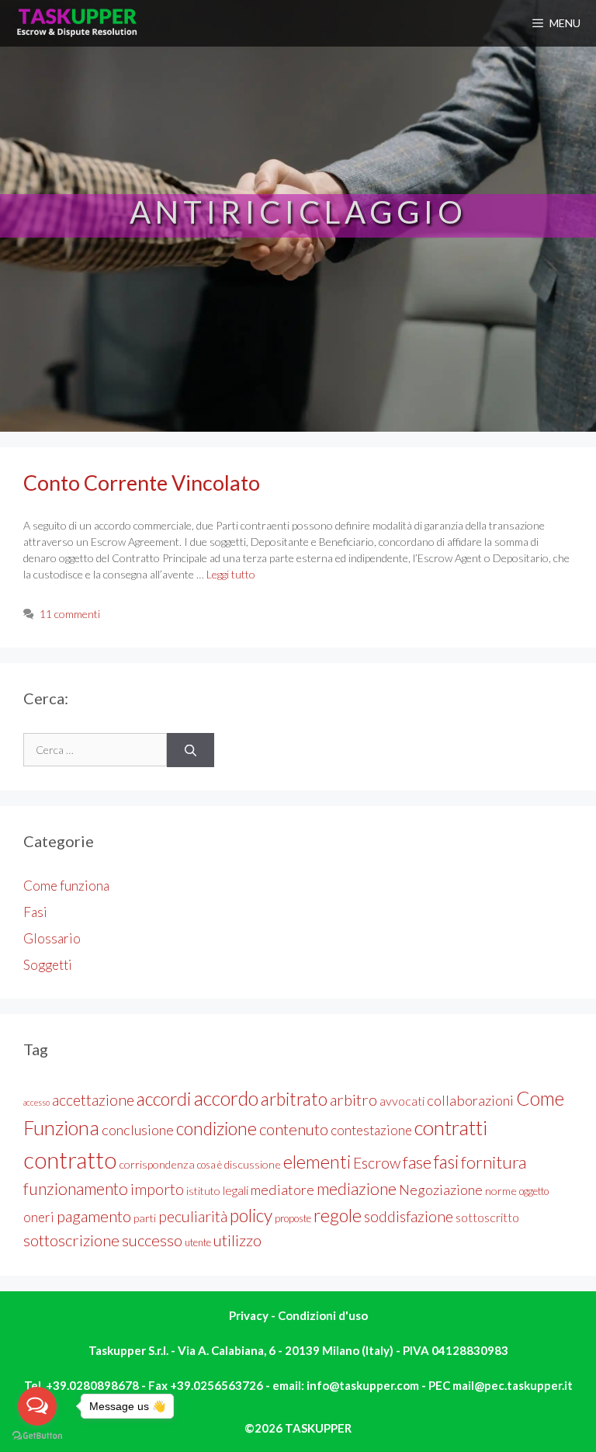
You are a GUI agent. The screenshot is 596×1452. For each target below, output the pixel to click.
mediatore (282, 1189)
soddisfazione (408, 1216)
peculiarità (192, 1216)
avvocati (401, 1100)
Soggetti (47, 965)
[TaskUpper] (78, 23)
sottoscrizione (71, 1240)
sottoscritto (487, 1217)
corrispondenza (157, 1164)
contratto (69, 1159)
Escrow (376, 1163)
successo (152, 1240)
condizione (216, 1128)
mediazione (357, 1189)
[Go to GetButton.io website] (37, 1436)
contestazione (371, 1130)
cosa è (209, 1164)
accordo (225, 1098)
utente (198, 1242)
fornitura (493, 1162)
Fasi (35, 912)
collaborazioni (470, 1100)
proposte (293, 1218)
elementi (317, 1161)
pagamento (94, 1216)
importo (157, 1189)
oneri (38, 1217)
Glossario (52, 938)
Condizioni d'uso (323, 1315)
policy (251, 1215)
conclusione (138, 1129)
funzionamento (75, 1189)
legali (235, 1190)
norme (501, 1190)
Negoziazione (441, 1189)
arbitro (353, 1099)
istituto (203, 1190)
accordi (164, 1099)
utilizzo (237, 1240)
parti (144, 1217)
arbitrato (294, 1099)
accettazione (93, 1100)
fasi (446, 1161)
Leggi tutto (230, 574)
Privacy (250, 1315)
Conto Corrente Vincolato (141, 482)
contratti (451, 1127)
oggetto (534, 1191)
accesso (36, 1102)
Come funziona (66, 885)
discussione (252, 1164)
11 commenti (70, 613)
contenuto (293, 1129)
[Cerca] (190, 750)
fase (417, 1162)
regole (338, 1215)
